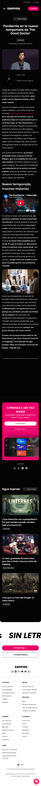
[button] (4, 9)
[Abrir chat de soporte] (36, 781)
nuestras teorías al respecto (22, 113)
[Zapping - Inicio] (20, 667)
